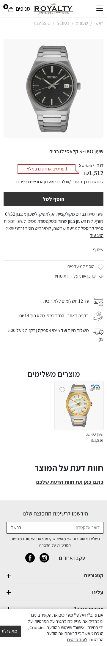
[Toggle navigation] (100, 8)
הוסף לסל (53, 199)
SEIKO (63, 23)
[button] (78, 276)
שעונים (82, 23)
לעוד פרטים (77, 640)
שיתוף (98, 249)
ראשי (99, 23)
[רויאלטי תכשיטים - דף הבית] (53, 8)
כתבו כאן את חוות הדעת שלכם (69, 482)
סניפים (23, 8)
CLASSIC (42, 23)
